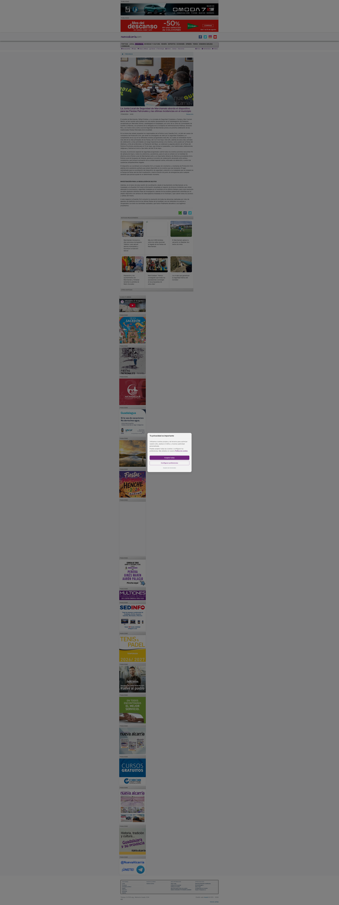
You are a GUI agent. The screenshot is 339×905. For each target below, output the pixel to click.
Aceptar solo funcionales (169, 468)
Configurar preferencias (169, 463)
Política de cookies (181, 451)
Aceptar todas (169, 458)
